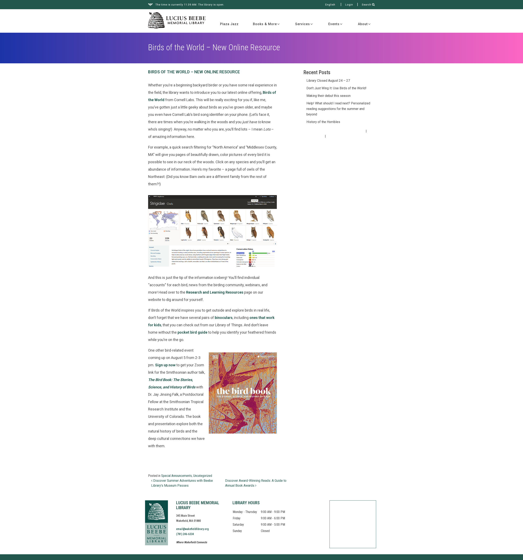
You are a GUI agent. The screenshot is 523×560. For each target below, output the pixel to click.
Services (302, 24)
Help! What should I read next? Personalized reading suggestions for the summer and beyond (338, 108)
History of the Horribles (323, 122)
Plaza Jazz (229, 24)
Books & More (265, 24)
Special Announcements (176, 476)
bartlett (347, 136)
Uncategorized (202, 476)
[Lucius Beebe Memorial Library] (177, 21)
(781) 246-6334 (185, 534)
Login (349, 4)
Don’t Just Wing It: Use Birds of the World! (336, 88)
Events (334, 24)
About (363, 24)
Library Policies (312, 136)
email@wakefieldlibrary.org (192, 529)
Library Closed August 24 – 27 (328, 81)
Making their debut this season (328, 96)
